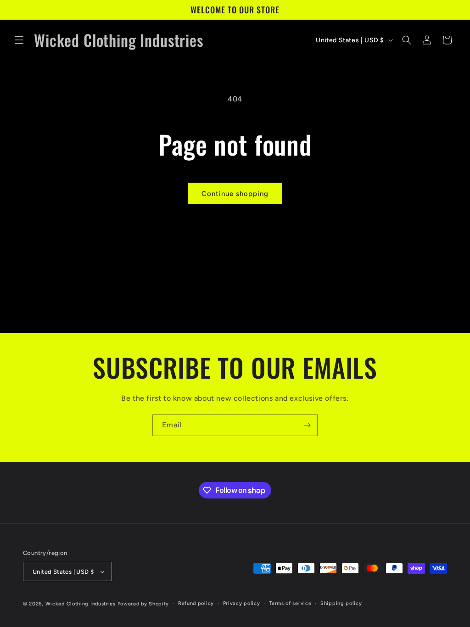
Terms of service (290, 603)
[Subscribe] (307, 425)
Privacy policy (241, 603)
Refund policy (196, 603)
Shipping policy (341, 603)
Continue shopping (235, 194)
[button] (19, 40)
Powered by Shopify (143, 604)
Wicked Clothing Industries (80, 604)
